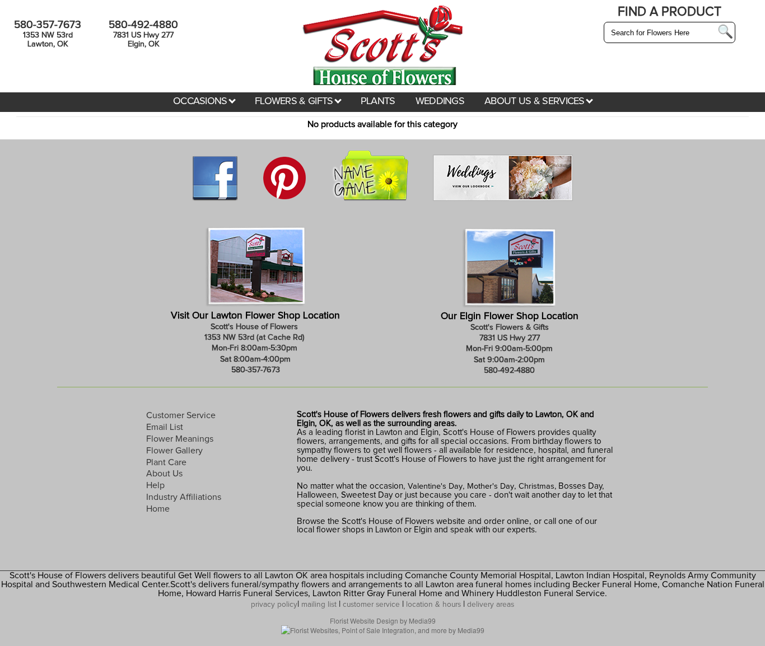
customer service (371, 604)
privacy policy (274, 604)
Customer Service (181, 415)
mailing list (319, 604)
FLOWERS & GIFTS (295, 101)
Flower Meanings (179, 438)
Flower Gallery (174, 450)
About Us (164, 473)
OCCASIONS (201, 101)
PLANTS (378, 101)
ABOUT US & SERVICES (535, 101)
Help (155, 485)
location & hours (433, 604)
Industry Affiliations (183, 497)
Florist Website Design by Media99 (383, 620)
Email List (164, 427)
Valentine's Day (434, 486)
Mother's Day (490, 486)
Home (158, 508)
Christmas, (537, 486)
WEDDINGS (440, 101)
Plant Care (166, 462)
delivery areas (490, 604)
